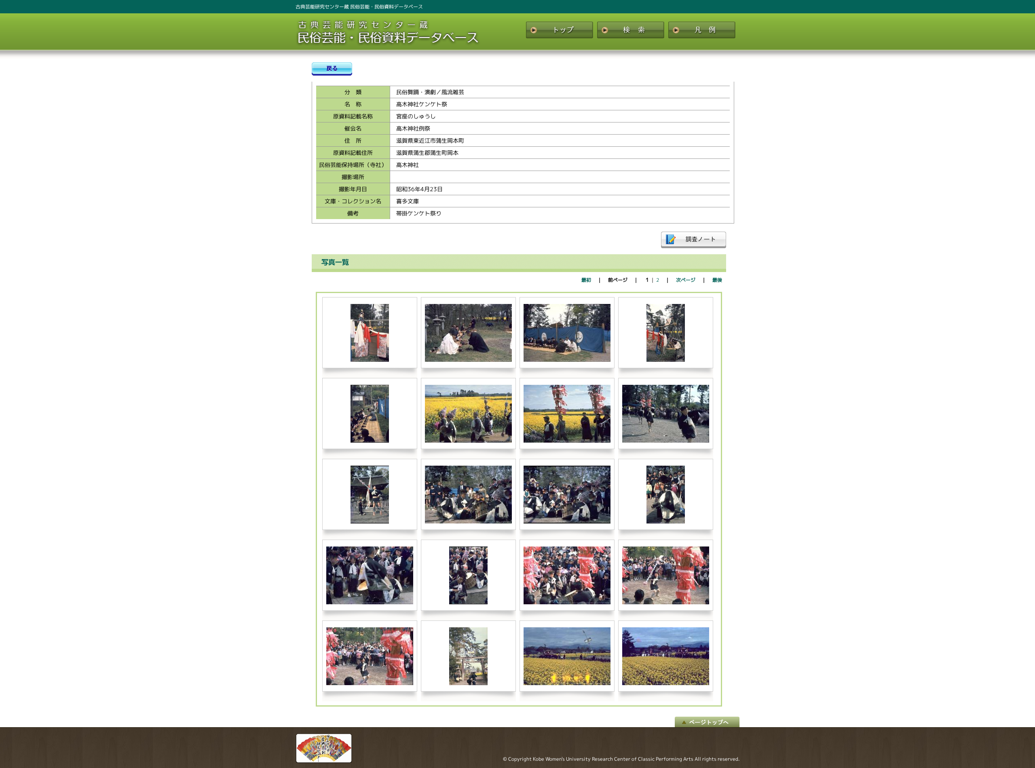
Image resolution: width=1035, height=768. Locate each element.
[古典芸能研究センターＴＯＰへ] (324, 761)
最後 (717, 279)
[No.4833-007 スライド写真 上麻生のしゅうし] (370, 440)
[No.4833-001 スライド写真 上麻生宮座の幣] (370, 360)
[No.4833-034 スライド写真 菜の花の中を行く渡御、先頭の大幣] (567, 683)
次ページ (685, 279)
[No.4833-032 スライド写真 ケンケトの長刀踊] (369, 683)
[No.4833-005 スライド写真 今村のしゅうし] (567, 360)
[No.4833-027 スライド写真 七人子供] (468, 602)
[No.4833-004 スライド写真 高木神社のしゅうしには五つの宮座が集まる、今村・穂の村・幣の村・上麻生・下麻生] (468, 360)
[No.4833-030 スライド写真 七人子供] (567, 602)
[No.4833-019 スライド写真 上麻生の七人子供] (468, 521)
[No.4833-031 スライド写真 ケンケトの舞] (665, 602)
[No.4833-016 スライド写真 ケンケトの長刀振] (665, 440)
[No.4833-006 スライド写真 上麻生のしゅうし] (665, 360)
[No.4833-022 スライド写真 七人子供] (369, 602)
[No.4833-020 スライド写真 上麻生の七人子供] (567, 521)
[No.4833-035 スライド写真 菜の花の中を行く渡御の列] (665, 683)
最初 (586, 279)
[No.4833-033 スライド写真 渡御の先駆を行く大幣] (468, 683)
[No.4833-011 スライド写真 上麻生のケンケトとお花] (567, 440)
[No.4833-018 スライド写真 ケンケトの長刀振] (370, 521)
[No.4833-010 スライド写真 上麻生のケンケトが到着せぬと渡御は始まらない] (468, 440)
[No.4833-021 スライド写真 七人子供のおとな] (665, 521)
